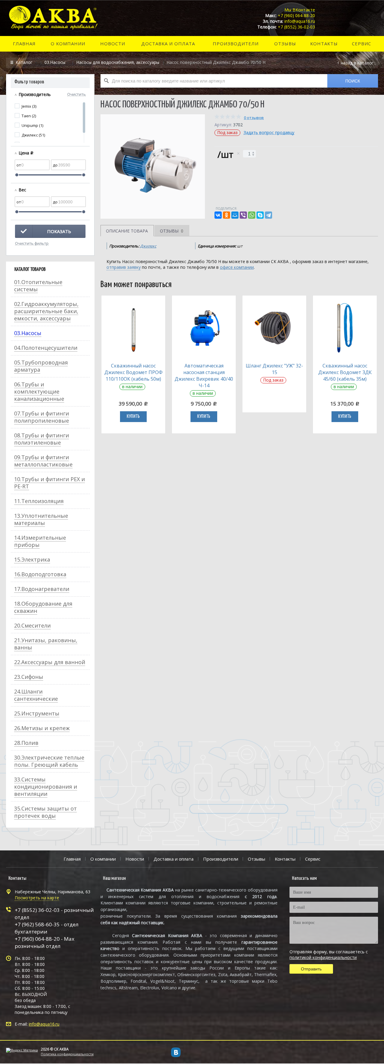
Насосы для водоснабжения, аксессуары (117, 62)
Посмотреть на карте (37, 898)
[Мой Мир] (234, 215)
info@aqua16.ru (44, 1024)
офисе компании (237, 267)
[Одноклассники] (226, 215)
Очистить (76, 93)
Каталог (25, 62)
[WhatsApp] (251, 215)
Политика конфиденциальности (67, 1054)
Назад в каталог (357, 63)
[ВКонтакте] (218, 215)
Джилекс (148, 246)
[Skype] (260, 215)
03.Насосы (54, 62)
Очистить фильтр (32, 243)
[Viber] (243, 215)
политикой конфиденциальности (323, 957)
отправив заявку (123, 267)
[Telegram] (268, 215)
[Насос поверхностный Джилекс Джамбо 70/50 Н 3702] (153, 166)
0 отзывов (254, 118)
